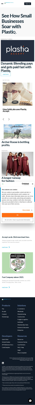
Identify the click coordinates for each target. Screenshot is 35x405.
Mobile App (5, 316)
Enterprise (20, 330)
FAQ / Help (21, 347)
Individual (20, 322)
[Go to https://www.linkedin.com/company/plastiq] (3, 363)
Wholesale (20, 311)
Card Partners (21, 344)
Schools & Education (23, 327)
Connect (4, 314)
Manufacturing (22, 314)
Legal (19, 350)
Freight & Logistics (23, 319)
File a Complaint (22, 352)
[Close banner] (32, 184)
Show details (26, 210)
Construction (21, 316)
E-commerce (21, 308)
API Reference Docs (7, 344)
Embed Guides (6, 342)
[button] (27, 3)
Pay (3, 308)
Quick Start (5, 339)
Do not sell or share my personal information (17, 220)
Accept (4, 311)
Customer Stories (22, 342)
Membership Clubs (23, 324)
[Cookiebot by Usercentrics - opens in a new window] (22, 184)
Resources (20, 339)
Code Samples (6, 347)
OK (17, 215)
